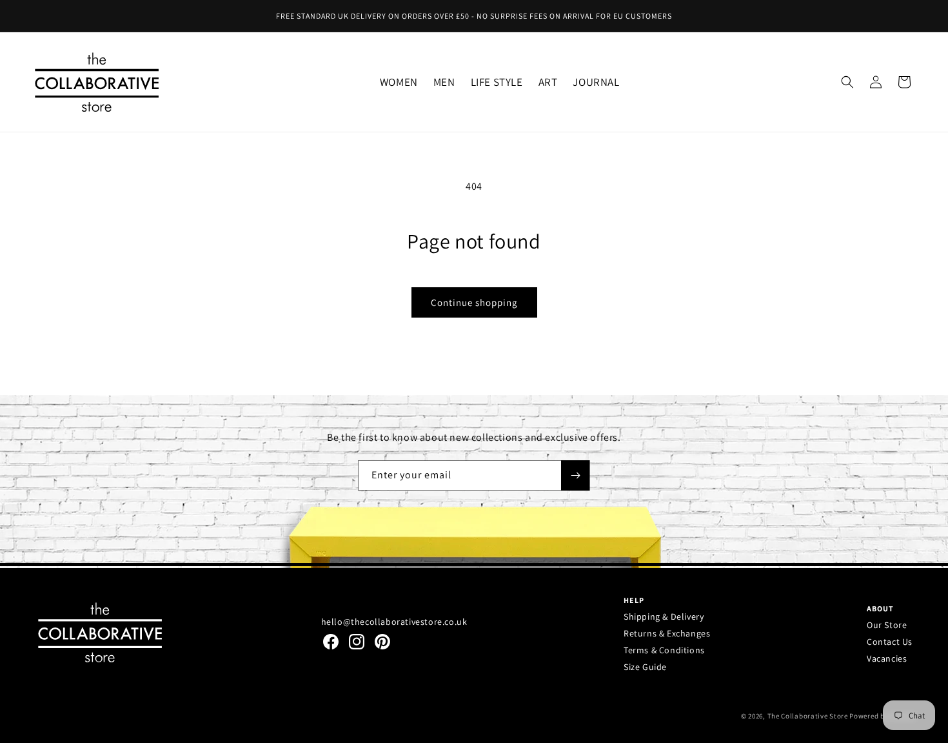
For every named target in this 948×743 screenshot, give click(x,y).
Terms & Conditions (664, 650)
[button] (399, 81)
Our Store (887, 625)
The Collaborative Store (807, 715)
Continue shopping (474, 302)
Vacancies (887, 658)
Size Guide (645, 667)
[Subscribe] (575, 475)
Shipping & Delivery (664, 616)
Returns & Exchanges (667, 633)
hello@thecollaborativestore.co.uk (394, 621)
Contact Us (890, 641)
